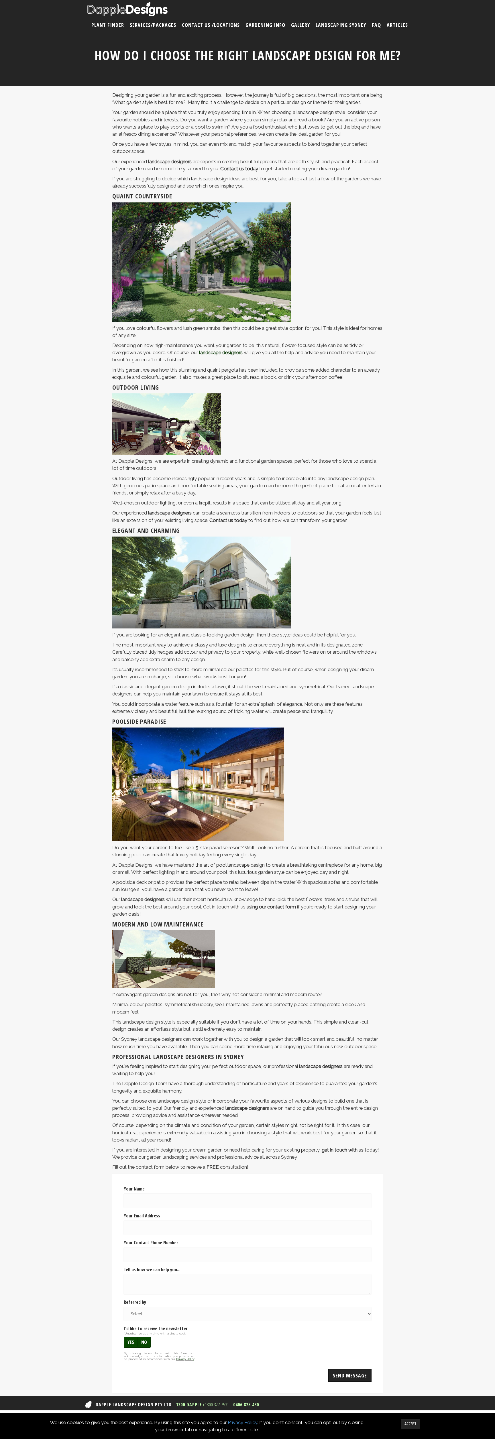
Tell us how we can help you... (152, 1269)
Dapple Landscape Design (127, 9)
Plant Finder (107, 24)
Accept (410, 1423)
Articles (397, 24)
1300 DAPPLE (202, 1404)
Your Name (134, 1189)
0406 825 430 (246, 1404)
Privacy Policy (242, 1422)
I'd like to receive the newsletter (156, 1328)
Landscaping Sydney (341, 24)
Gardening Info (265, 24)
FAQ (376, 24)
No (144, 1342)
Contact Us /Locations (211, 24)
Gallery (300, 24)
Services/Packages (153, 24)
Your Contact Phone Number (151, 1242)
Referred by (135, 1302)
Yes (130, 1342)
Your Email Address (142, 1216)
